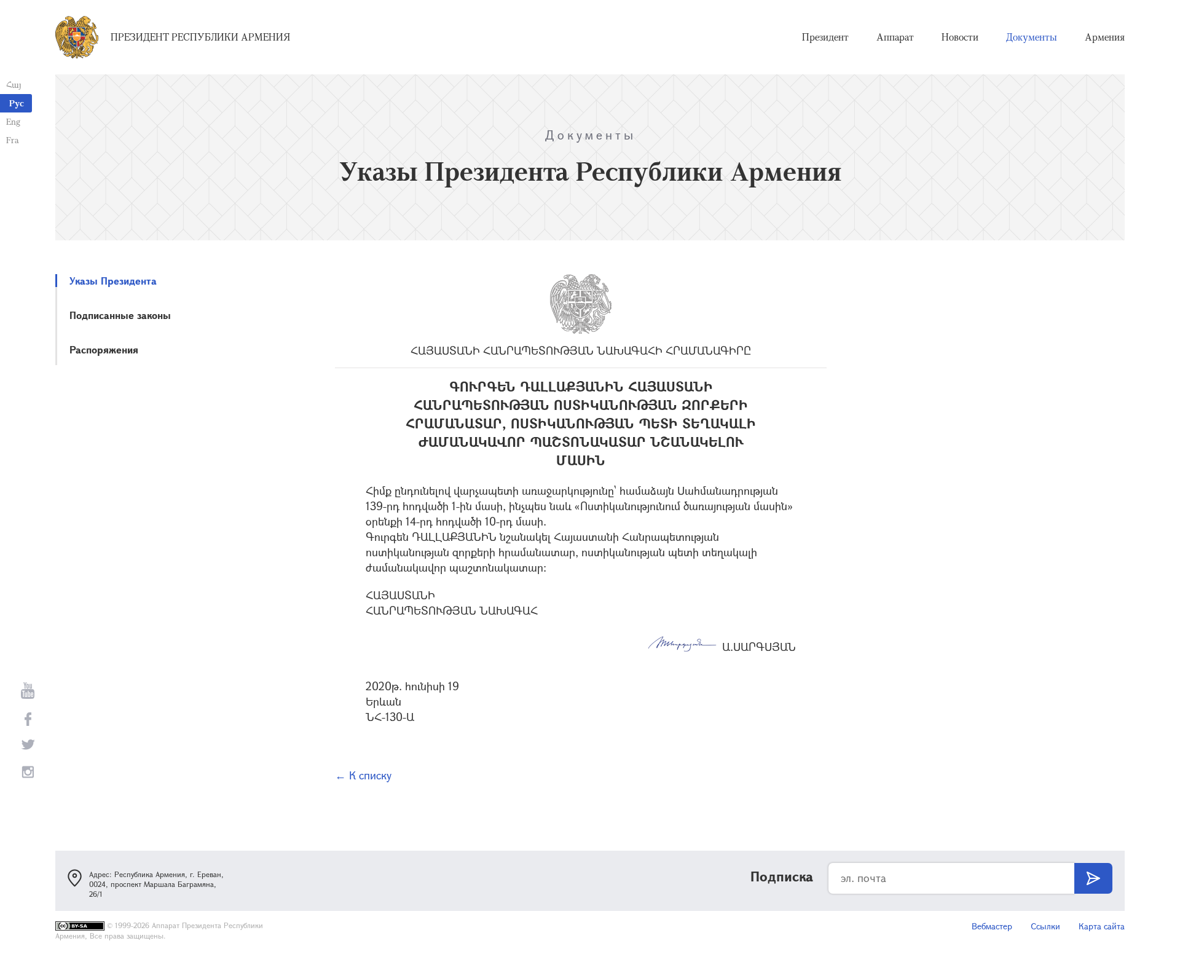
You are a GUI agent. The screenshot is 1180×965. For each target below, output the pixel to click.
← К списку (363, 775)
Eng (13, 121)
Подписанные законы (120, 315)
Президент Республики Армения (200, 37)
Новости (960, 37)
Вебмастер (992, 926)
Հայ (14, 84)
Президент (825, 37)
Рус (16, 103)
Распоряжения (103, 349)
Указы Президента (113, 280)
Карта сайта (1102, 926)
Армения (1105, 37)
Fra (12, 140)
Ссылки (1045, 926)
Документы (1031, 37)
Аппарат (895, 37)
